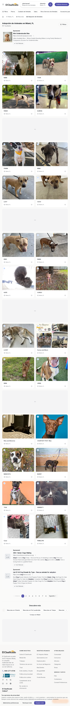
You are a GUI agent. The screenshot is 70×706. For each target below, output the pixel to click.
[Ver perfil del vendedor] (4, 54)
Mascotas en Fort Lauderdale (31, 610)
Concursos (57, 657)
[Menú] (3, 4)
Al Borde (39, 674)
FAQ (55, 676)
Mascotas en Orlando (13, 610)
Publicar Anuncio (62, 4)
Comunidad (57, 654)
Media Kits (23, 657)
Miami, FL (11, 16)
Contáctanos (58, 679)
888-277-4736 (9, 671)
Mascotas (21, 16)
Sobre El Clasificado (26, 654)
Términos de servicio (26, 664)
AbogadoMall (41, 671)
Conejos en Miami (35, 614)
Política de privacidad (26, 674)
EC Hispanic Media (42, 654)
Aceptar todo (40, 703)
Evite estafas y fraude (26, 671)
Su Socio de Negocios (43, 664)
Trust (21, 667)
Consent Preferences (60, 682)
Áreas (56, 667)
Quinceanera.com (42, 657)
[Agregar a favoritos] (32, 81)
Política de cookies (25, 677)
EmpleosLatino (41, 661)
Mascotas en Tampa (50, 610)
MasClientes (40, 667)
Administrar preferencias (11, 703)
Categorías (57, 664)
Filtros (64, 24)
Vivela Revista (41, 677)
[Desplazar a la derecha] (66, 610)
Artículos (56, 661)
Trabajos (22, 661)
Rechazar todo (27, 703)
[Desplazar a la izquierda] (3, 610)
